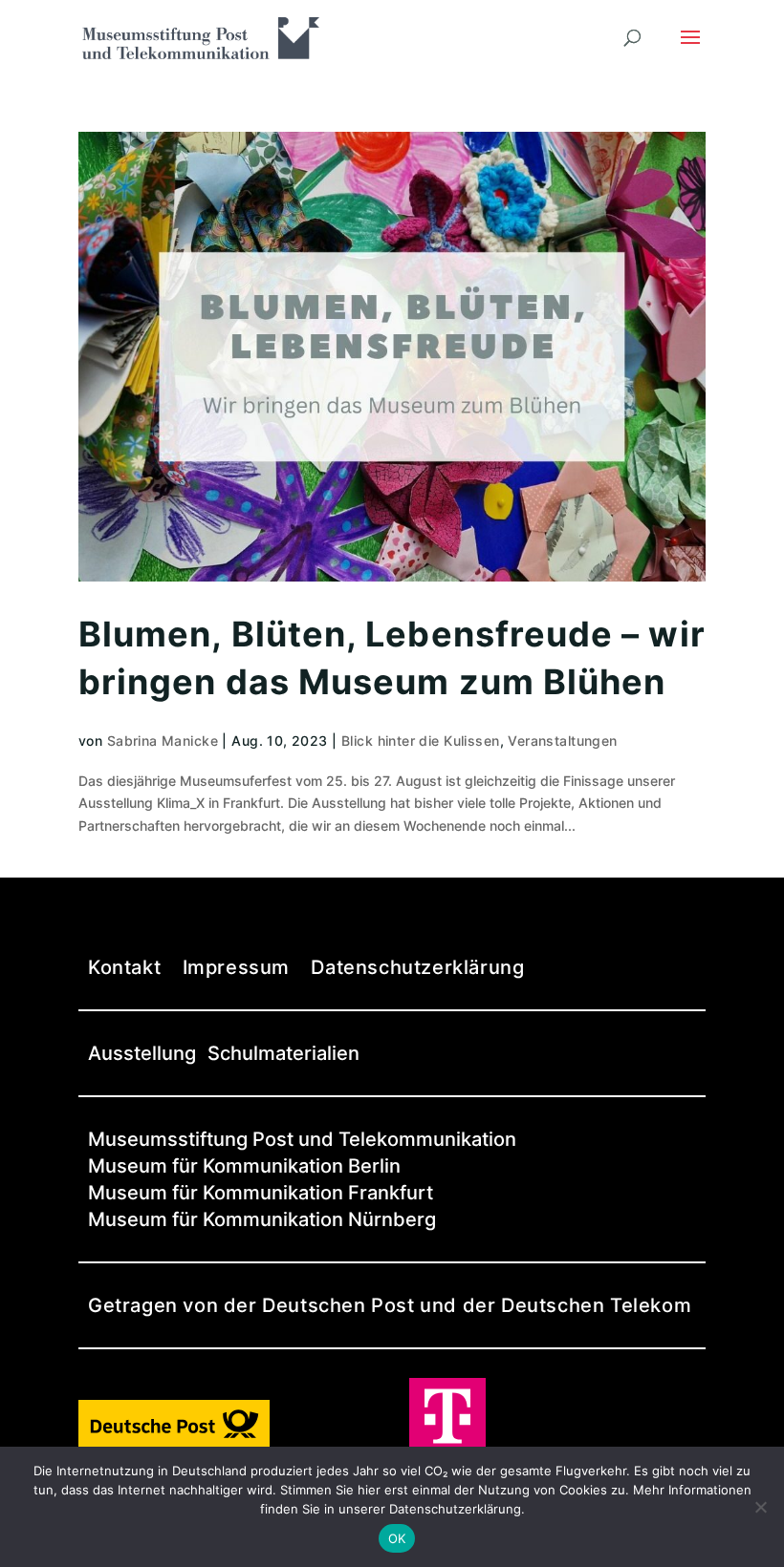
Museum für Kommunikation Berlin (244, 1165)
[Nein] (760, 1506)
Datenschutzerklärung (417, 967)
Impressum (236, 967)
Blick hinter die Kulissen (420, 740)
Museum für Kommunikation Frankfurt (260, 1192)
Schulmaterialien (283, 1053)
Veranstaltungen (562, 740)
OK (397, 1538)
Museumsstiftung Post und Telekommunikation (302, 1139)
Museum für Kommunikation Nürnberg (262, 1219)
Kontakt (124, 967)
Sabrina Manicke (162, 740)
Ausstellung (142, 1053)
